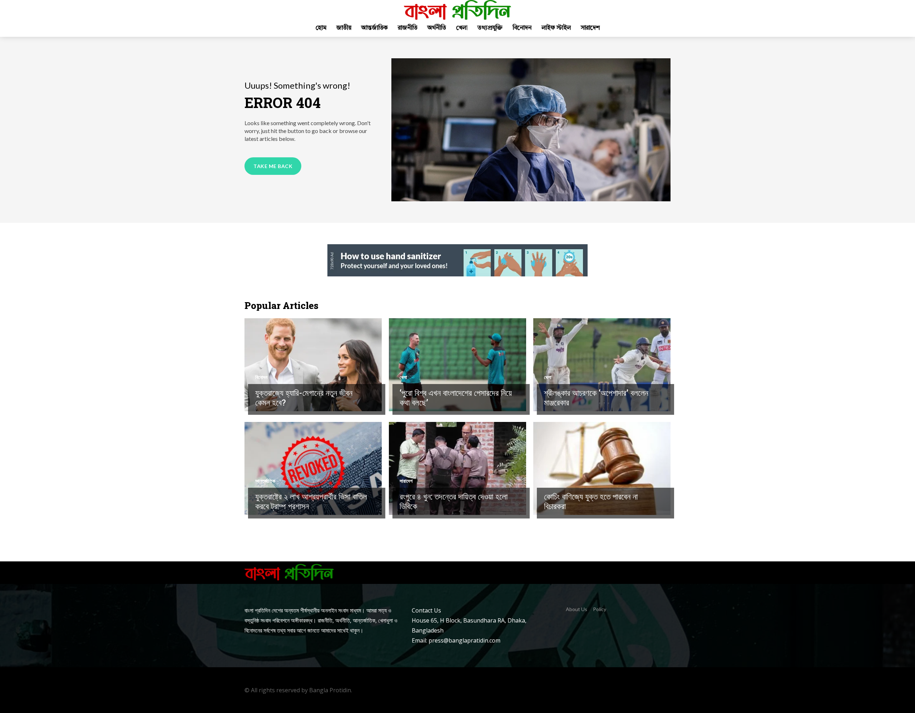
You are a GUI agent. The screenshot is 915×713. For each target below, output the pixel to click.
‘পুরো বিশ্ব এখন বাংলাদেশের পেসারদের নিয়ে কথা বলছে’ (456, 397)
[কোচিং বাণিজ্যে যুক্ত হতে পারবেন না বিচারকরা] (602, 468)
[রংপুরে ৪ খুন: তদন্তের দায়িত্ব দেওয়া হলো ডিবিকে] (457, 468)
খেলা (403, 377)
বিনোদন (261, 377)
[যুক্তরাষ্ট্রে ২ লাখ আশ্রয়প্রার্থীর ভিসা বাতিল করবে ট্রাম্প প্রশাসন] (313, 468)
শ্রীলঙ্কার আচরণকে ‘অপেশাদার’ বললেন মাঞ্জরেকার (596, 397)
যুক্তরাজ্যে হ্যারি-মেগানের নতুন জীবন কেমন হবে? (303, 397)
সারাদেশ (406, 480)
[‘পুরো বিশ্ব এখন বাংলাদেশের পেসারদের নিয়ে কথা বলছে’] (457, 364)
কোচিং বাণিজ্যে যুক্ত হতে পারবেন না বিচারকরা (591, 501)
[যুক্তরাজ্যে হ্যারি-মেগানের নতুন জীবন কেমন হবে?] (313, 364)
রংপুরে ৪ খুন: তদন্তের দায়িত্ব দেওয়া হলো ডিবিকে (454, 501)
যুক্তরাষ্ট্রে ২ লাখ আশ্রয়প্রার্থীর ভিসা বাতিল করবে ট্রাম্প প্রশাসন (311, 501)
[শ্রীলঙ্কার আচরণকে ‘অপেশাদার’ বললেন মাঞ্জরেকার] (602, 364)
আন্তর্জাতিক (265, 480)
